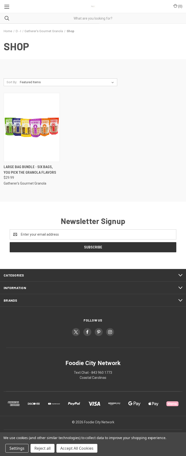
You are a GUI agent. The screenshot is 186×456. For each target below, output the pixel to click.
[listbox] (67, 82)
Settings (16, 448)
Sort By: (12, 82)
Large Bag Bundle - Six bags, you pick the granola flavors (30, 170)
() (179, 6)
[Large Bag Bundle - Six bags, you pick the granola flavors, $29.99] (32, 127)
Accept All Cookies (76, 448)
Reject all (42, 448)
